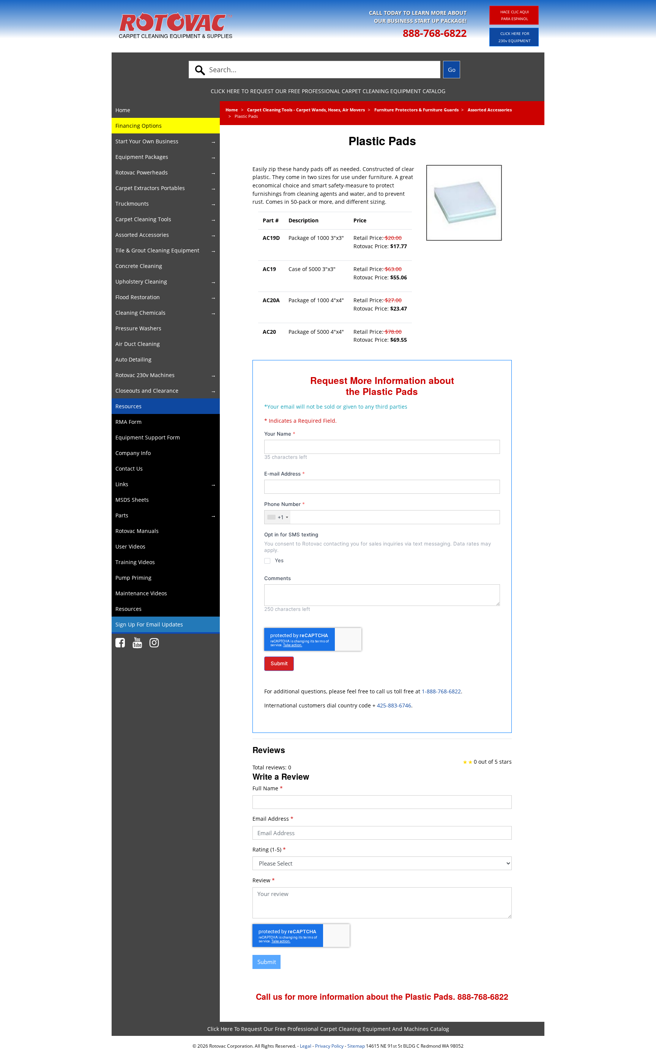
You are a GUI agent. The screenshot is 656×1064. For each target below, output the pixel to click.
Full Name (267, 788)
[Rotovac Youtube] (137, 643)
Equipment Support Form (147, 437)
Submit (279, 663)
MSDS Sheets (132, 499)
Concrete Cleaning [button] (138, 266)
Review (263, 880)
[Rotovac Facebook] (120, 643)
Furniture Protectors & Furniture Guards (416, 110)
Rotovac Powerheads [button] (141, 172)
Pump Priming (133, 577)
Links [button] (121, 484)
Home (232, 110)
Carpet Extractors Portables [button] (150, 188)
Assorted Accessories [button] (142, 234)
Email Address (272, 818)
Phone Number (284, 504)
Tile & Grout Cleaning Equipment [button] (157, 250)
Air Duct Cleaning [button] (137, 343)
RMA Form (128, 421)
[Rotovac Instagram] (154, 643)
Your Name (279, 434)
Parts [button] (121, 515)
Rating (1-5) (269, 849)
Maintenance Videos (141, 593)
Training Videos (135, 562)
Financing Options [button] (138, 125)
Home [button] (122, 110)
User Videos (130, 546)
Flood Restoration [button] (137, 297)
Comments (277, 578)
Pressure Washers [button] (138, 328)
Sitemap (356, 1046)
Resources (128, 406)
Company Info (133, 453)
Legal (305, 1046)
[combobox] (277, 517)
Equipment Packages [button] (141, 156)
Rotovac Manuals (137, 530)
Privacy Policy (329, 1046)
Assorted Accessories (490, 110)
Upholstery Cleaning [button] (141, 281)
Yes (279, 560)
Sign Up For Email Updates (149, 624)
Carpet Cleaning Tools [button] (143, 219)
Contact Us (129, 468)
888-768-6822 (435, 33)
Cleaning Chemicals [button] (140, 312)
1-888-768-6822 (441, 691)
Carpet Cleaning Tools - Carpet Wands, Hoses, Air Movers (306, 110)
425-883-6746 (394, 705)
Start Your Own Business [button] (146, 141)
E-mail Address (284, 474)
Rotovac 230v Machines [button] (145, 375)
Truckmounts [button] (132, 203)
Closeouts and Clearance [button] (146, 390)
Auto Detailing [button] (133, 359)
